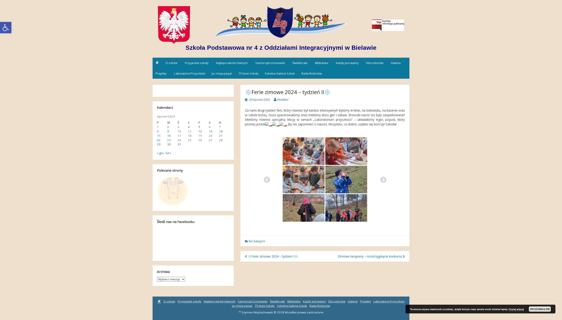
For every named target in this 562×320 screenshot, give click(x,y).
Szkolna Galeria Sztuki (280, 73)
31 (179, 144)
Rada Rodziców (311, 73)
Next (382, 178)
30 (169, 144)
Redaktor (283, 99)
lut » (168, 153)
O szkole (171, 63)
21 (221, 136)
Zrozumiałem (540, 309)
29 (158, 144)
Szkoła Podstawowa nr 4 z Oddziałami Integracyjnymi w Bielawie (281, 47)
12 (200, 131)
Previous (265, 178)
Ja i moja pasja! (222, 73)
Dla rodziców (374, 63)
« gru (160, 153)
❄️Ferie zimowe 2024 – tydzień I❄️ (272, 256)
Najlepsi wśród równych (232, 63)
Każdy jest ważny (347, 63)
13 (210, 131)
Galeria (396, 63)
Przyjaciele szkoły (197, 63)
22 (158, 140)
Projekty (160, 73)
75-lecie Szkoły (248, 73)
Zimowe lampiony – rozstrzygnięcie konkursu (370, 256)
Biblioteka (321, 63)
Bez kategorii (257, 241)
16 (169, 136)
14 (221, 131)
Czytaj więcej (516, 309)
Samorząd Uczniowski (270, 63)
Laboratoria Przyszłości (189, 73)
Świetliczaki (300, 63)
